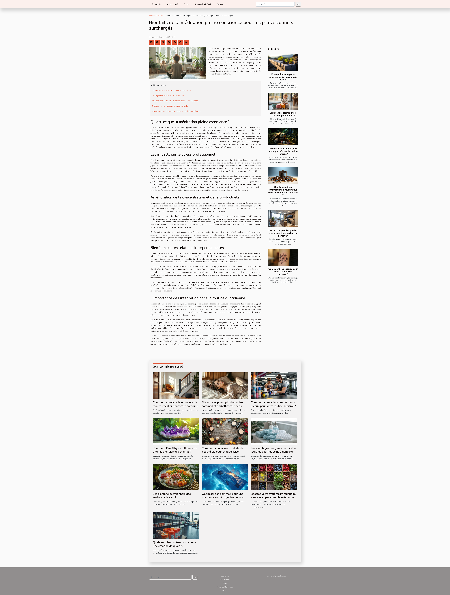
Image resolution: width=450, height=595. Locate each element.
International (172, 4)
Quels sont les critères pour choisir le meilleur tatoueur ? (283, 271)
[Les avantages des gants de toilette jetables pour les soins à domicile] (274, 431)
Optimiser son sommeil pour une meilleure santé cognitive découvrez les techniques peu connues (225, 497)
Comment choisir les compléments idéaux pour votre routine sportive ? (273, 404)
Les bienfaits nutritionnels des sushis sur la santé (172, 495)
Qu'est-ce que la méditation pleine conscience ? (172, 90)
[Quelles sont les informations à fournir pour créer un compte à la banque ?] (283, 175)
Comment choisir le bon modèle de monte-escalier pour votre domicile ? (175, 405)
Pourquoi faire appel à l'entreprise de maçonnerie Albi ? (283, 77)
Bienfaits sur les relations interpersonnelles (170, 105)
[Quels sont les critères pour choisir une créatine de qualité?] (176, 525)
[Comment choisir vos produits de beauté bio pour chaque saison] (225, 431)
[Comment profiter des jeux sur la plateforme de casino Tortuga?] (283, 136)
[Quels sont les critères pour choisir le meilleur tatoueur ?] (283, 257)
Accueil (152, 15)
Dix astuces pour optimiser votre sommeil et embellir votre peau (222, 404)
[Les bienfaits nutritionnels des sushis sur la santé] (176, 476)
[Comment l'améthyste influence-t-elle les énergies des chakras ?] (176, 431)
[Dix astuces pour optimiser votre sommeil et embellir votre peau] (225, 385)
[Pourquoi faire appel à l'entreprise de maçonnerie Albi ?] (283, 62)
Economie (156, 4)
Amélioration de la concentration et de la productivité (175, 100)
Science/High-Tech (203, 4)
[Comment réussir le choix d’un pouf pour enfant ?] (283, 101)
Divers (220, 4)
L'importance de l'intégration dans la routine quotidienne (176, 111)
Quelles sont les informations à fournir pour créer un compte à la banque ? (283, 191)
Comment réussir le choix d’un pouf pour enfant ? (283, 114)
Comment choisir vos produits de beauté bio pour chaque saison (222, 450)
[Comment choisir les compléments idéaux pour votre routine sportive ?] (274, 385)
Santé (186, 4)
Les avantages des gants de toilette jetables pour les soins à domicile (273, 450)
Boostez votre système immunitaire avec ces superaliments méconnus (273, 495)
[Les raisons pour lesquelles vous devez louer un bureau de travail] (283, 218)
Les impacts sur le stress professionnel (168, 95)
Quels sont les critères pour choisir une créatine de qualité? (174, 544)
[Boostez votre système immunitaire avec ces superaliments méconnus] (274, 476)
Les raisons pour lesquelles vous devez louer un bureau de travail (283, 233)
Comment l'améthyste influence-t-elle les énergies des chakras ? (175, 450)
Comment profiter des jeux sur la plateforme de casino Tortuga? (283, 151)
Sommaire (159, 85)
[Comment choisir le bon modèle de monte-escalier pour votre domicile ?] (176, 385)
